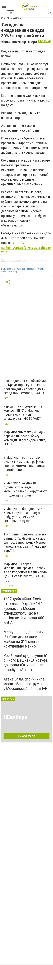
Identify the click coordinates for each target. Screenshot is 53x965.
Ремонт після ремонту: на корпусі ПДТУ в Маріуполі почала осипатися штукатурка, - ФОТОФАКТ (23, 412)
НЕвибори (15, 717)
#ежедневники (8, 269)
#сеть (41, 269)
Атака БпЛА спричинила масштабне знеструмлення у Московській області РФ (26, 684)
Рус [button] (10, 12)
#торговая (32, 269)
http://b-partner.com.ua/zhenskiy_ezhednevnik (26, 247)
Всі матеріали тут (26, 736)
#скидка (21, 269)
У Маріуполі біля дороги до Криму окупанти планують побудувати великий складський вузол (24, 515)
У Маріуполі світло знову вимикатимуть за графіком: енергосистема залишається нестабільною (25, 463)
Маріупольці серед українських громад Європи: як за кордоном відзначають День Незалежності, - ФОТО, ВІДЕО (25, 572)
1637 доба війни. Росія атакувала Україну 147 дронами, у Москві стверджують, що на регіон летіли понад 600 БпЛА (24, 611)
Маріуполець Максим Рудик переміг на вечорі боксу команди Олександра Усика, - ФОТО (26, 438)
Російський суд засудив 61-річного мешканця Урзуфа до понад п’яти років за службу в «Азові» (26, 662)
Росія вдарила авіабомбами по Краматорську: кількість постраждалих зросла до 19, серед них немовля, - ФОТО (25, 387)
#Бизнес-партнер (9, 271)
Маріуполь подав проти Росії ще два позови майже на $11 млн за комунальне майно (24, 639)
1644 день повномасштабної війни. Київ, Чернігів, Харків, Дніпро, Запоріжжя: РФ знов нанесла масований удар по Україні (25, 542)
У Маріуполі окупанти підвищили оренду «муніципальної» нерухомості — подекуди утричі (26, 489)
